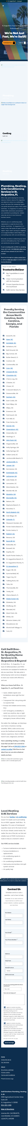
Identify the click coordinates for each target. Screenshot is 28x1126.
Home (3, 1057)
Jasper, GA (10, 465)
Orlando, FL (10, 519)
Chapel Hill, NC (11, 372)
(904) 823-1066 (17, 249)
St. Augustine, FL (12, 566)
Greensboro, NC (12, 429)
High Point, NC (11, 440)
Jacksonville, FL (12, 462)
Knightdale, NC (11, 473)
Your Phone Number (11, 939)
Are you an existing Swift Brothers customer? (13, 985)
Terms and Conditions (8, 1075)
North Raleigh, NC (12, 512)
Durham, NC (10, 397)
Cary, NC (9, 368)
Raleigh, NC (10, 534)
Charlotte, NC (11, 375)
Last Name (8, 919)
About (3, 1067)
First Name (8, 912)
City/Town (8, 960)
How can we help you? (10, 993)
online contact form (20, 257)
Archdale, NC (11, 343)
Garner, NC (10, 426)
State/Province (9, 967)
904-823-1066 (12, 259)
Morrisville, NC (11, 498)
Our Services (5, 1062)
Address (7, 953)
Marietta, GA (11, 494)
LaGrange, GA (11, 476)
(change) (19, 1)
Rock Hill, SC (10, 541)
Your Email (8, 932)
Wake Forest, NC (12, 599)
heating (12, 817)
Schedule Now (7, 43)
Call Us (21, 43)
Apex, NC (9, 339)
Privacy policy (5, 1072)
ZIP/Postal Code (9, 974)
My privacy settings (7, 1070)
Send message (9, 1043)
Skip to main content (4, 2)
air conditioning (21, 817)
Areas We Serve (6, 1060)
